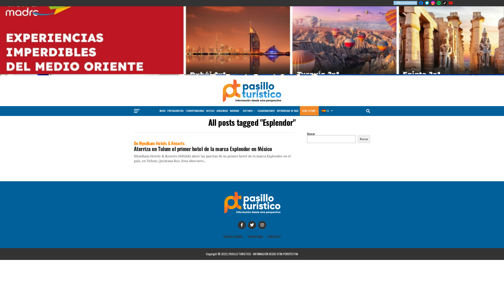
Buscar (311, 134)
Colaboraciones (266, 110)
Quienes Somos (233, 236)
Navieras (234, 110)
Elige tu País (308, 110)
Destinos (248, 110)
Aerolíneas (222, 110)
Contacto (274, 236)
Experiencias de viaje (287, 110)
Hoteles (210, 110)
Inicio (162, 110)
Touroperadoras (195, 110)
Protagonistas (175, 110)
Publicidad (255, 236)
